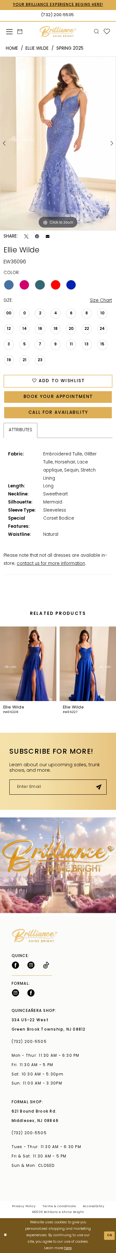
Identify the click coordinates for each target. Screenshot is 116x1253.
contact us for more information (51, 564)
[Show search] (96, 31)
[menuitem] (9, 31)
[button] (9, 31)
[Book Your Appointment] (19, 31)
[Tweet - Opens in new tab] (26, 236)
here (68, 1248)
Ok (110, 1235)
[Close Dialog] (5, 1235)
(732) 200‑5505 (31, 1042)
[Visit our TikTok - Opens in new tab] (46, 965)
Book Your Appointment (58, 397)
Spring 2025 (69, 48)
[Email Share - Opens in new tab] (47, 236)
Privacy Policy (24, 1206)
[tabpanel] (58, 143)
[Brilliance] (58, 31)
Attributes (20, 430)
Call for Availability (58, 413)
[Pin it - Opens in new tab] (37, 236)
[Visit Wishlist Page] (107, 31)
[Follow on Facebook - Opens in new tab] (15, 965)
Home (12, 48)
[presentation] (28, 663)
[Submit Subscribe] (99, 787)
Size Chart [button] (101, 301)
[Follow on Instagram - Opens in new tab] (31, 965)
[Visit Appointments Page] (58, 865)
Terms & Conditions (59, 1206)
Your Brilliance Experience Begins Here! (58, 5)
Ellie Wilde (37, 48)
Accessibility (93, 1206)
